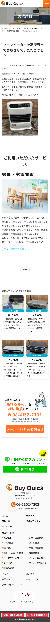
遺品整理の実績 (33, 521)
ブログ (5, 574)
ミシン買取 (34, 542)
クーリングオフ (33, 579)
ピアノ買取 (8, 542)
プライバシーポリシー (12, 584)
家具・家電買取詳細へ (15, 248)
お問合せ (6, 579)
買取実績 (6, 521)
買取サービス (8, 532)
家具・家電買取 (36, 537)
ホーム (5, 515)
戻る (25, 269)
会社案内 (30, 574)
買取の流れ (31, 515)
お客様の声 (7, 526)
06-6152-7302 (27, 506)
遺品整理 (7, 537)
